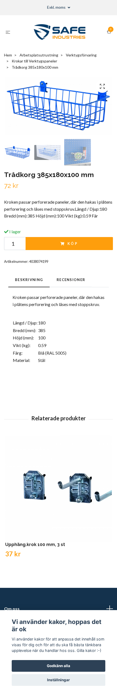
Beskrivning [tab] (29, 279)
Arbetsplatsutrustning (39, 55)
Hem (8, 55)
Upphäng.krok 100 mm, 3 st (35, 544)
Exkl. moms (56, 7)
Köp (72, 243)
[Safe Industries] (59, 32)
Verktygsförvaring (81, 55)
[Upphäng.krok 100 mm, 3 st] (58, 489)
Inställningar (58, 680)
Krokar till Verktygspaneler (34, 61)
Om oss (12, 608)
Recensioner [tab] (71, 279)
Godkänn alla (58, 666)
